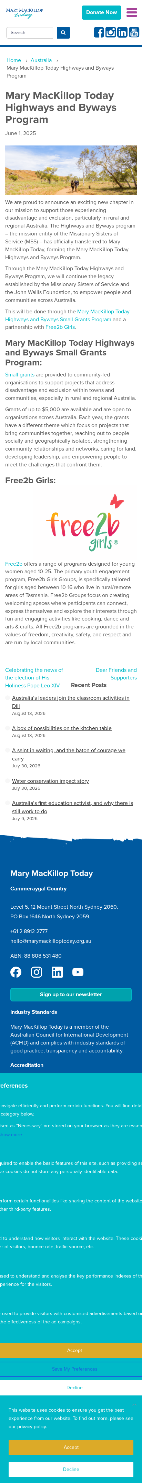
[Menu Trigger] (132, 12)
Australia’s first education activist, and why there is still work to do (72, 807)
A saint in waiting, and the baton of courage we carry (68, 754)
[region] (71, 1439)
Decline (71, 1469)
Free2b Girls (60, 327)
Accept (71, 1447)
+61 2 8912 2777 (29, 931)
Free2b (13, 564)
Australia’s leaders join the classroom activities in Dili (71, 702)
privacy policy (31, 1427)
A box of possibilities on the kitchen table (62, 728)
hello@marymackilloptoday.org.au (50, 941)
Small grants (19, 374)
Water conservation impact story (50, 781)
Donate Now (101, 12)
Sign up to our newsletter (71, 994)
